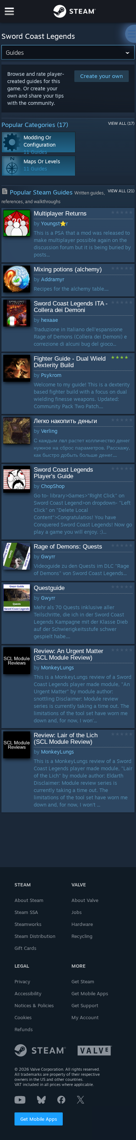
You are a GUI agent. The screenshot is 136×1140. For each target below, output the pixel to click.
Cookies (23, 1017)
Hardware (82, 924)
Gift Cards (25, 948)
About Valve (84, 900)
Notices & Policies (34, 1005)
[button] (68, 235)
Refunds (24, 1029)
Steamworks (28, 924)
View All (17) (121, 123)
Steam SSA (26, 912)
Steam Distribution (35, 936)
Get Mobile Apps (38, 1119)
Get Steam (82, 981)
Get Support (84, 1005)
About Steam (29, 900)
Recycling (81, 936)
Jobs (76, 912)
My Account (85, 1017)
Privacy (22, 981)
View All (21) (121, 190)
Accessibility (28, 993)
